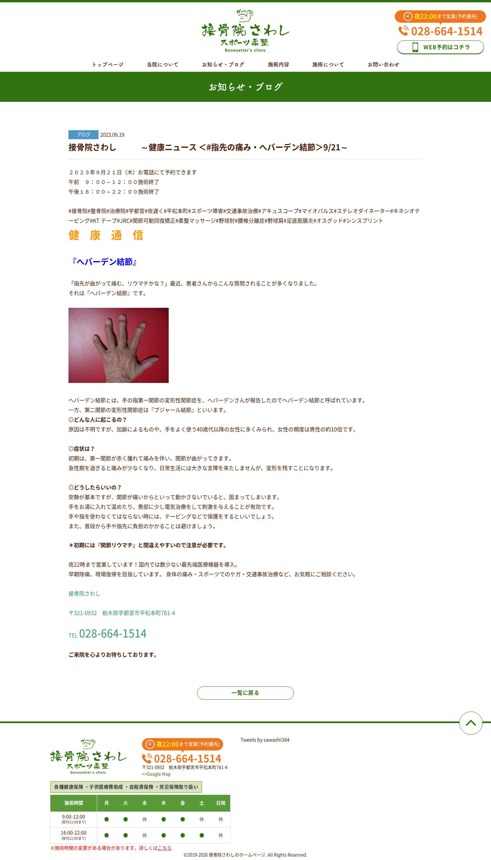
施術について (328, 64)
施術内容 (278, 64)
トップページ (108, 64)
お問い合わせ (383, 64)
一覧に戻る (245, 692)
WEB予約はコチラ (447, 47)
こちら (165, 848)
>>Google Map (156, 774)
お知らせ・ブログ (223, 64)
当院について (163, 64)
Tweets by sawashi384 (265, 739)
